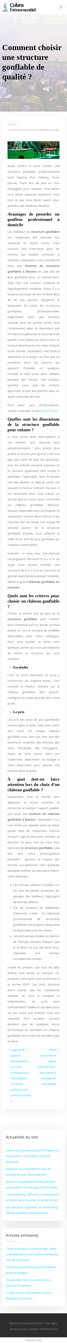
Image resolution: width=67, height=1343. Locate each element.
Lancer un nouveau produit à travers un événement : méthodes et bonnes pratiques (32, 1156)
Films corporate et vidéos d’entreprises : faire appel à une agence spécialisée (46, 1067)
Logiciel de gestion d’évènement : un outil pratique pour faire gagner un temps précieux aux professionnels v (21, 1075)
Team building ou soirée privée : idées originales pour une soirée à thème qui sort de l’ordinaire (32, 1254)
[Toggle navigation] (61, 7)
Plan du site (33, 1340)
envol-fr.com (49, 411)
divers (14, 124)
